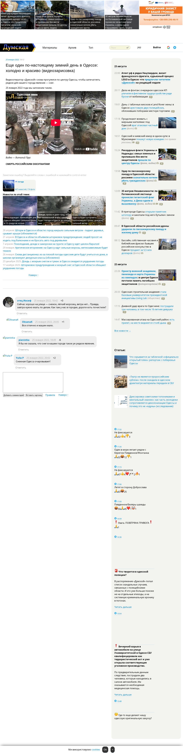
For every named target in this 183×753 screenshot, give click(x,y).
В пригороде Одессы (133, 211)
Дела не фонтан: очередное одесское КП (144, 90)
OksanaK (27, 321)
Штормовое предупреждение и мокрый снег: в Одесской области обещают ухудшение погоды (54, 266)
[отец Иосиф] (8, 306)
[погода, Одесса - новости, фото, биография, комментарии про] (8, 191)
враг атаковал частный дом (140, 127)
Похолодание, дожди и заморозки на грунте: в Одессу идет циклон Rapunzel (56, 243)
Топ (91, 47)
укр (139, 47)
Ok (105, 749)
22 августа (120, 264)
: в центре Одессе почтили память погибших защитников (140, 281)
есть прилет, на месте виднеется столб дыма (148, 321)
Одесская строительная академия (141, 291)
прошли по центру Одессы (136, 161)
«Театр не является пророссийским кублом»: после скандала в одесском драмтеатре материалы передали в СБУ (151, 380)
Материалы (49, 47)
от (138, 96)
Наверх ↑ (33, 275)
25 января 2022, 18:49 (44, 339)
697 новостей (20, 189)
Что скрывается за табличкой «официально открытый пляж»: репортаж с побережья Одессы (154, 360)
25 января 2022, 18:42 (46, 300)
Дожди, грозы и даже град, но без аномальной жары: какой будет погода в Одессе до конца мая (53, 219)
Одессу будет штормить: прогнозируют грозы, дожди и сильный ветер (87, 220)
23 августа (120, 66)
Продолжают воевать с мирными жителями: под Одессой (136, 122)
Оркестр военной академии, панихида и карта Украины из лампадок (139, 274)
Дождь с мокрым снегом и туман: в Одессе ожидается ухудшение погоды (63, 261)
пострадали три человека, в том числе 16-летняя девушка (147, 307)
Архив (72, 47)
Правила (50, 395)
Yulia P (20, 357)
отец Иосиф (24, 300)
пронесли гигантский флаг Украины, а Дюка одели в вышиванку (138, 200)
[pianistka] (9, 337)
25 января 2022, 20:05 (47, 321)
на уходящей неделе (147, 82)
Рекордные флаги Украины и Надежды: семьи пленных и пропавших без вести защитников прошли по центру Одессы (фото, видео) (51, 22)
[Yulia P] (7, 355)
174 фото (31, 189)
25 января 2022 (12, 59)
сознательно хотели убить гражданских (139, 179)
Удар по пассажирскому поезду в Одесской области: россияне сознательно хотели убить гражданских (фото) (85, 23)
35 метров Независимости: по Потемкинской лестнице (140, 192)
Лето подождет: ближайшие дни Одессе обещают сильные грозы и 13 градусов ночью (20, 220)
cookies (96, 749)
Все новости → (122, 330)
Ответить (22, 313)
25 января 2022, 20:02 (38, 357)
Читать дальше (123, 607)
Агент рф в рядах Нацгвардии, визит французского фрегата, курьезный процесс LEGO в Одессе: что (148, 76)
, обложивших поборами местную (146, 109)
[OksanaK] (12, 319)
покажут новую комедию (150, 139)
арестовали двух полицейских (147, 107)
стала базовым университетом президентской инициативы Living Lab (144, 295)
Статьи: (120, 350)
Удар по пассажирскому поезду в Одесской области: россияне (138, 174)
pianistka (24, 339)
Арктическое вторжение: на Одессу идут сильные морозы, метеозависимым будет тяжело (55, 249)
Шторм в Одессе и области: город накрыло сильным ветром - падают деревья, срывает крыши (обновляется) (53, 232)
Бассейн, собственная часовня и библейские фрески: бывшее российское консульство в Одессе (140, 245)
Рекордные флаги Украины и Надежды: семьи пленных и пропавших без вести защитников (139, 155)
